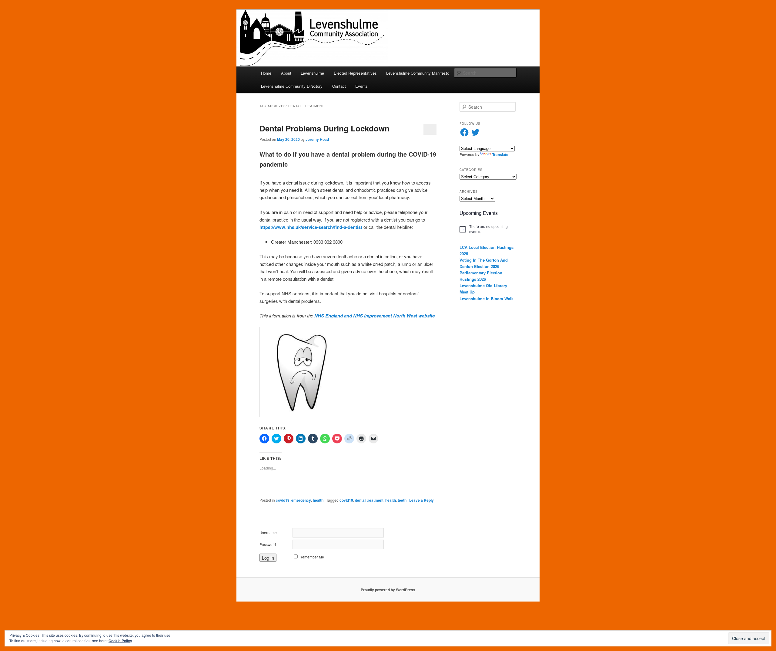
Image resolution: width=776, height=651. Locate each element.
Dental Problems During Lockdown (324, 128)
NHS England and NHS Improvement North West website (374, 315)
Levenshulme (312, 73)
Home (266, 73)
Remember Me (311, 556)
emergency (301, 500)
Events (361, 86)
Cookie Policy (120, 640)
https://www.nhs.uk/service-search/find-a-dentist (310, 227)
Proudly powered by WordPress (388, 589)
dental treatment (369, 500)
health (318, 500)
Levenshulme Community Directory (292, 86)
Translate (500, 154)
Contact (339, 86)
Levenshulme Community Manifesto (417, 73)
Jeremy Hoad (317, 139)
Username (268, 532)
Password (267, 544)
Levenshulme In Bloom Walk (486, 298)
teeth (402, 500)
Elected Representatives (355, 73)
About (286, 73)
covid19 (282, 500)
